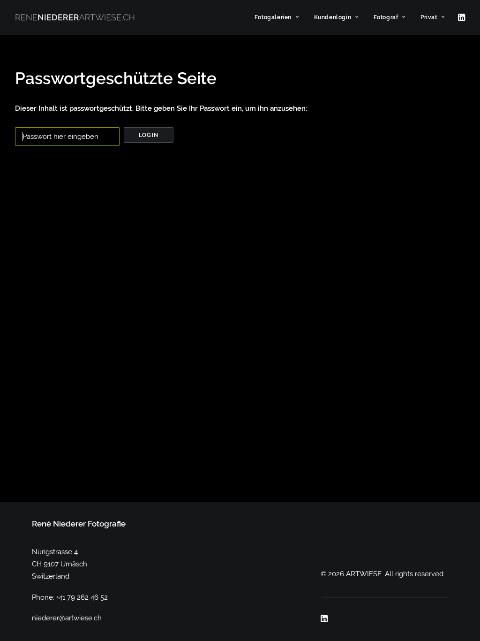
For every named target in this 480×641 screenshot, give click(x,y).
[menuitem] (277, 17)
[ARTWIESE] (75, 17)
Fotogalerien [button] (273, 17)
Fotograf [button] (386, 17)
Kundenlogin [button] (333, 17)
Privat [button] (428, 17)
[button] (461, 17)
